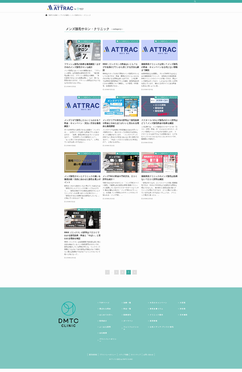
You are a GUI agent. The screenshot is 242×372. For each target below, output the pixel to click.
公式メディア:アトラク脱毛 (162, 327)
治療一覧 (127, 303)
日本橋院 (184, 315)
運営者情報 (93, 355)
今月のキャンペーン (158, 303)
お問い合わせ (148, 355)
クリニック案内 (156, 315)
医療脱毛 (127, 315)
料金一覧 (127, 309)
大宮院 (183, 303)
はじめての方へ (106, 315)
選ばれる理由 (105, 309)
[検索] (195, 1)
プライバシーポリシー (108, 355)
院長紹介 (103, 321)
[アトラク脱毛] (65, 7)
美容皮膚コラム (156, 309)
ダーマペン (128, 321)
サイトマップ (136, 355)
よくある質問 (105, 327)
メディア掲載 (123, 355)
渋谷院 (183, 309)
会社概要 (103, 333)
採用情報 (154, 321)
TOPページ (104, 303)
